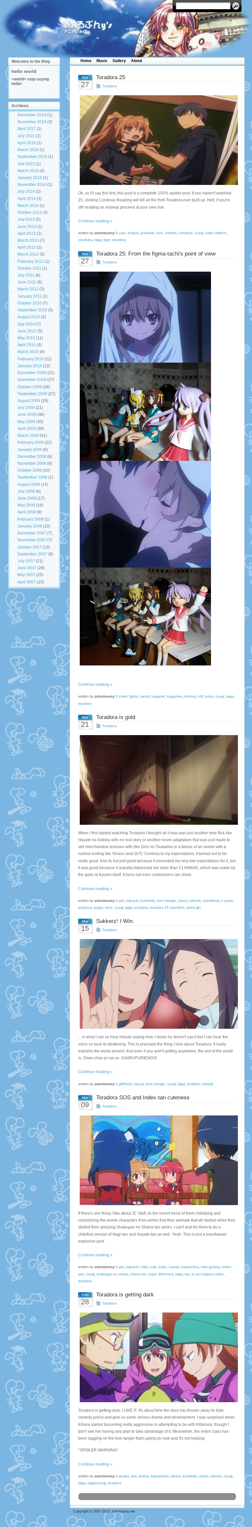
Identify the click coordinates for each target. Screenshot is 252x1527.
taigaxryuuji (97, 1483)
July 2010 (26, 324)
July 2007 (26, 561)
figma (133, 696)
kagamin (158, 696)
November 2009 (31, 379)
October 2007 (29, 547)
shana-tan (138, 1274)
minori (182, 901)
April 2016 (26, 143)
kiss (160, 233)
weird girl (193, 907)
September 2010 (32, 310)
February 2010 (30, 359)
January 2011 (29, 296)
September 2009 (32, 394)
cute (121, 233)
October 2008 (29, 470)
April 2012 (26, 247)
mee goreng (210, 1267)
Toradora (109, 86)
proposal (85, 907)
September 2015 (32, 156)
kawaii (174, 1267)
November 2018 (31, 122)
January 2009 (29, 449)
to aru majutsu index (208, 1274)
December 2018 (31, 115)
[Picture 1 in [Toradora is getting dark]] (157, 1357)
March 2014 (28, 205)
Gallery (119, 60)
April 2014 (26, 198)
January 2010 (29, 366)
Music (102, 60)
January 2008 (29, 526)
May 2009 (26, 421)
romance (185, 233)
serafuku (85, 240)
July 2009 (26, 407)
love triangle (166, 901)
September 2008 (32, 477)
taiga (98, 240)
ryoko (209, 696)
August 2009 (28, 400)
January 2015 (29, 177)
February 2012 (30, 261)
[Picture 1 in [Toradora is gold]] (157, 780)
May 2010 (26, 338)
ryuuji (199, 233)
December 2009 (31, 373)
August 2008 (28, 484)
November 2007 (31, 540)
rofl (200, 696)
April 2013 (26, 233)
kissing (190, 696)
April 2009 (26, 428)
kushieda (147, 901)
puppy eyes (103, 907)
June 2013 (26, 226)
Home (86, 60)
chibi (144, 1267)
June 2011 (26, 282)
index (162, 1267)
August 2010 (28, 317)
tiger (107, 240)
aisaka (123, 1476)
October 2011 (29, 268)
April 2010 (26, 345)
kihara (175, 1476)
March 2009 (28, 435)
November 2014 (31, 184)
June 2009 (26, 414)
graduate (147, 233)
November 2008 (31, 463)
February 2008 (30, 519)
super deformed (160, 1274)
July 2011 (25, 275)
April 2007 (26, 582)
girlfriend (125, 1084)
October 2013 (29, 212)
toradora (119, 240)
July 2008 (26, 491)
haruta (139, 1084)
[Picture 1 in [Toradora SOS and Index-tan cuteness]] (157, 1160)
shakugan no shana (112, 1274)
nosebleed (211, 901)
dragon (132, 233)
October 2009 (29, 387)
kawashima (190, 1267)
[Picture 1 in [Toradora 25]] (157, 140)
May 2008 (26, 505)
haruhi (145, 696)
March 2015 (28, 170)
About (136, 60)
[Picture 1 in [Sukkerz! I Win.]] (157, 984)
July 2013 (26, 219)
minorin (171, 233)
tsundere (177, 907)
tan (187, 1274)
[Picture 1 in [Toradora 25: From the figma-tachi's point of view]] (157, 469)
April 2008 (26, 512)
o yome (227, 901)
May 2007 (26, 575)
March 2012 (28, 254)
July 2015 (26, 164)
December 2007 (31, 533)
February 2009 (30, 442)
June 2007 (26, 568)
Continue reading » (95, 221)
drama (143, 1476)
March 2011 (27, 289)
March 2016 (28, 149)
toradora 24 (159, 907)
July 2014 (26, 191)
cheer (122, 696)
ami (121, 901)
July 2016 (26, 136)
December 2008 (31, 456)
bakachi (132, 901)
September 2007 (32, 554)
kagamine (174, 696)
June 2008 (26, 498)
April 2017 (26, 128)
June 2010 (26, 331)
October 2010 (29, 303)
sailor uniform (215, 233)
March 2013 (28, 240)
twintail (207, 1084)
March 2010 (28, 351)
